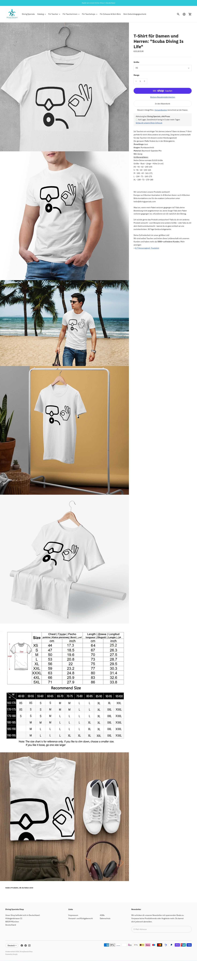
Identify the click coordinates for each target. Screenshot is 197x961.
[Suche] (178, 14)
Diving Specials (28, 14)
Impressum (73, 915)
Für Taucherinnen (70, 14)
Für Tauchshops (88, 14)
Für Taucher (53, 14)
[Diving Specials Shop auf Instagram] (29, 945)
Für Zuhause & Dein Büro (110, 14)
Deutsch (11, 945)
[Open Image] (64, 86)
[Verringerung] (136, 81)
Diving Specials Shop (26, 951)
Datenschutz (105, 918)
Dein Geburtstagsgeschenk (134, 14)
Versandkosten (161, 110)
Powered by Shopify (11, 954)
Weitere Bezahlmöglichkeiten (162, 97)
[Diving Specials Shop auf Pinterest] (25, 945)
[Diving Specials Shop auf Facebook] (22, 945)
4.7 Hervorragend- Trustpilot (147, 248)
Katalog (40, 14)
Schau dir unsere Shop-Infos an (149, 123)
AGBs (102, 915)
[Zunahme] (144, 81)
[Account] (184, 14)
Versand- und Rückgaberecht (80, 918)
